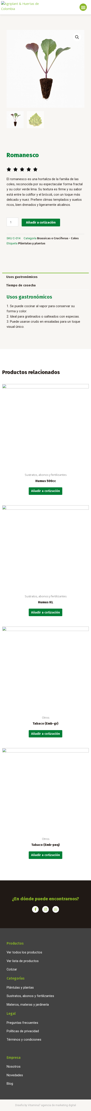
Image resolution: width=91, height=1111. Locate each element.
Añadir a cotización (41, 222)
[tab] (45, 277)
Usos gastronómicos (22, 277)
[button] (83, 7)
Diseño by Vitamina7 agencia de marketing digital (45, 1105)
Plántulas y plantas (31, 243)
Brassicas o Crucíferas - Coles (58, 238)
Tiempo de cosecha (21, 285)
